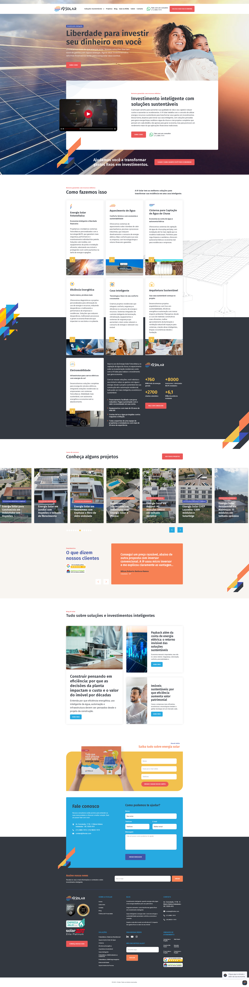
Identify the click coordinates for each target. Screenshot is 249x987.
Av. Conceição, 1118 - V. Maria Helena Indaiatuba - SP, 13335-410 (172, 904)
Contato (140, 9)
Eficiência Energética (105, 946)
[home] (65, 9)
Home (100, 901)
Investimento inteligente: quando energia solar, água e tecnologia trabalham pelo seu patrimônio (142, 902)
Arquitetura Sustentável (106, 949)
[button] (94, 8)
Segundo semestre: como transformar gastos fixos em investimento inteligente (141, 909)
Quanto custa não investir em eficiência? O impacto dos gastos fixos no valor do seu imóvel (142, 923)
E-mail (155, 821)
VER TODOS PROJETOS (172, 456)
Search (128, 946)
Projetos (109, 9)
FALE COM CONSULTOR (155, 406)
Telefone (128, 821)
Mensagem (129, 832)
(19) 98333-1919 (171, 919)
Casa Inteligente (103, 952)
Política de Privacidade (106, 913)
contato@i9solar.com (172, 911)
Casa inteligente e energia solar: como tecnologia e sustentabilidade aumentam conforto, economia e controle (141, 916)
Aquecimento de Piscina (106, 965)
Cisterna (101, 943)
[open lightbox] (88, 115)
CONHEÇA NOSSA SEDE (77, 944)
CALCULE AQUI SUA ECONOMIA (182, 9)
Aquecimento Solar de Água (107, 940)
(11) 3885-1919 (170, 915)
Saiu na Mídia (124, 9)
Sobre (133, 9)
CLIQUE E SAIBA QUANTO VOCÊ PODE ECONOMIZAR (174, 162)
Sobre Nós (102, 904)
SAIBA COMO (73, 65)
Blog (115, 9)
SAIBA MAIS (76, 717)
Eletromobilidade (104, 962)
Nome (127, 811)
